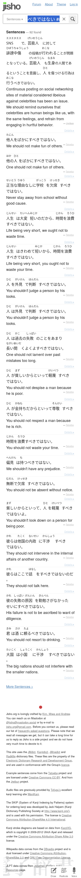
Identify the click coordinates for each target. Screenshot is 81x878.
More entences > (19, 686)
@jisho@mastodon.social (21, 722)
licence (65, 765)
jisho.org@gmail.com (18, 727)
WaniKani (33, 794)
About (49, 4)
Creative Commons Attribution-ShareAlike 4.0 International (38, 817)
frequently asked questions (33, 731)
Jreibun (70, 123)
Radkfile (11, 756)
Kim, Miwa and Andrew (56, 714)
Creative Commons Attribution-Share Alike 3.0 (45, 836)
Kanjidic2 (42, 752)
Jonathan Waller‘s (44, 866)
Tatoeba (70, 144)
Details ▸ (69, 130)
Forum (36, 4)
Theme (61, 4)
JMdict (32, 752)
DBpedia (49, 849)
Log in (74, 4)
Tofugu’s (56, 790)
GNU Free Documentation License (50, 857)
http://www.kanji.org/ (56, 811)
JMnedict (55, 752)
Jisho (11, 6)
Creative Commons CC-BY (44, 777)
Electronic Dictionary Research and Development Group (39, 760)
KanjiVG (66, 828)
